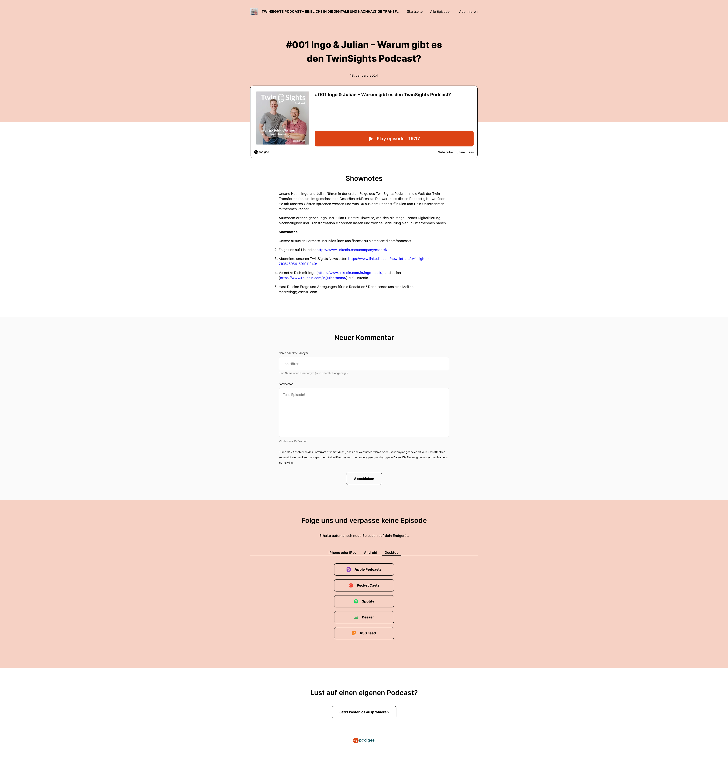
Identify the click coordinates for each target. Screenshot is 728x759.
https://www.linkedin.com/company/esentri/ (352, 250)
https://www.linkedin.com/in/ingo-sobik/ (350, 273)
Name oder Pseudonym (293, 353)
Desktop (392, 553)
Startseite (415, 11)
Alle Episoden (441, 11)
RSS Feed (368, 633)
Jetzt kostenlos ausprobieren (364, 712)
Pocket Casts (368, 585)
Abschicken (364, 479)
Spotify (368, 601)
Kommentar (286, 383)
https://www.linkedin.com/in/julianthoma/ (313, 278)
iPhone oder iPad (342, 553)
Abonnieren (468, 11)
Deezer (368, 617)
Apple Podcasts (368, 569)
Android (370, 553)
